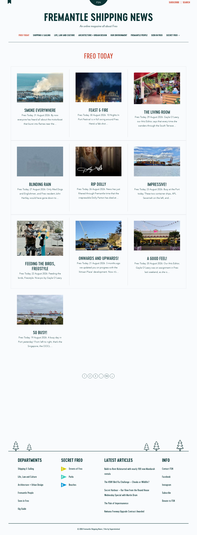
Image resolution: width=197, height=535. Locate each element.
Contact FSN (167, 469)
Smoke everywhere (40, 110)
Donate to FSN (168, 501)
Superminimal (115, 529)
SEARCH (186, 2)
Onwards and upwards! (99, 258)
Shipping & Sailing (41, 35)
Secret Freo (172, 35)
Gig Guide (22, 509)
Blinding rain (40, 185)
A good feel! (157, 259)
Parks (71, 477)
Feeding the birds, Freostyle (40, 266)
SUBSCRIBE (174, 2)
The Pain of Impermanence (116, 503)
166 (106, 376)
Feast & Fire (98, 110)
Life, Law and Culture (64, 35)
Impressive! (157, 185)
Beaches (72, 485)
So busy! (40, 333)
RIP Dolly (98, 184)
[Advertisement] (98, 412)
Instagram (166, 485)
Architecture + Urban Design (92, 35)
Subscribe (166, 493)
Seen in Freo (157, 35)
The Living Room (157, 112)
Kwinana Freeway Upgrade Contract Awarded (124, 511)
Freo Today (24, 35)
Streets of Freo (75, 469)
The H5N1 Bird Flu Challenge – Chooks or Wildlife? (126, 482)
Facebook (166, 477)
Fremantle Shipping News (98, 18)
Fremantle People (139, 35)
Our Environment (119, 35)
